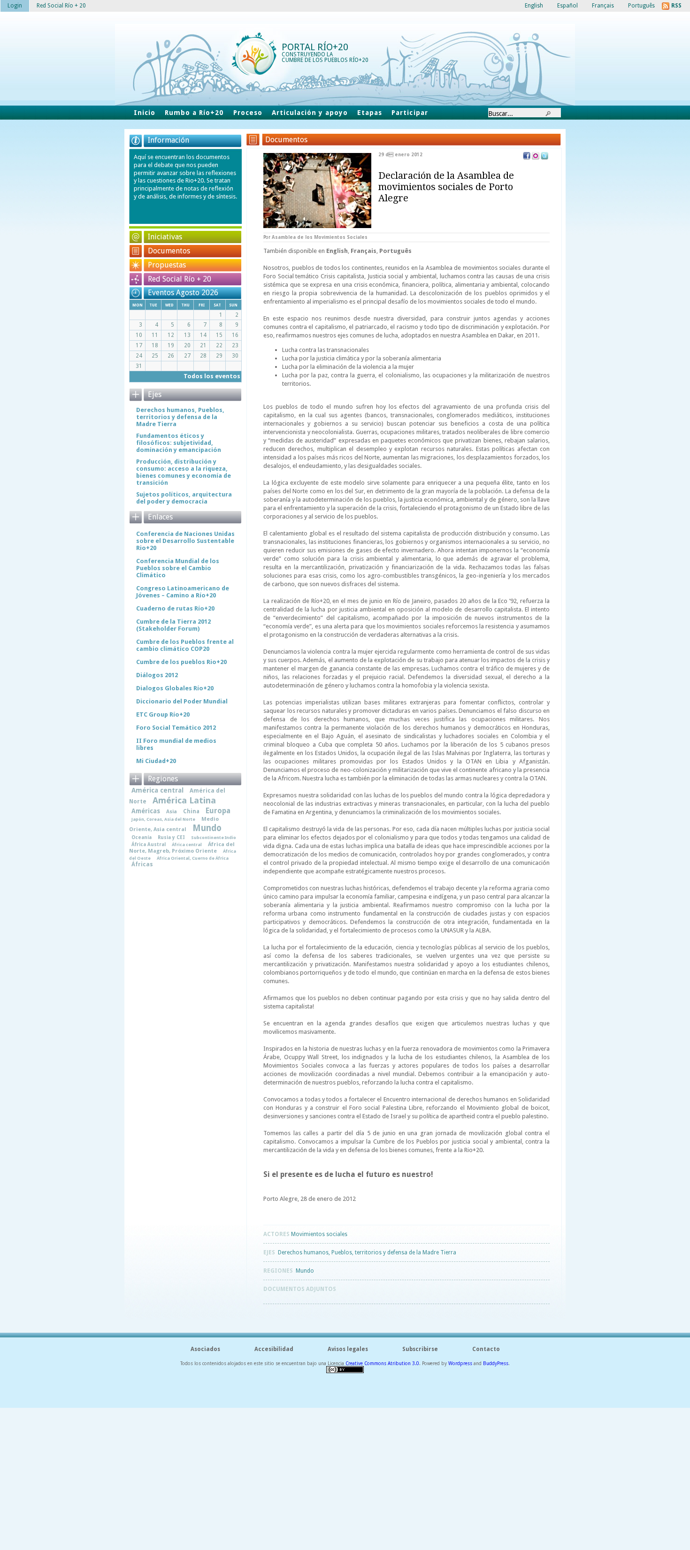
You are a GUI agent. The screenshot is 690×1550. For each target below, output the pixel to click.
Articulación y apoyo (310, 112)
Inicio (144, 112)
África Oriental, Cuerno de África (193, 858)
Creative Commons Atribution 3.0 (382, 1363)
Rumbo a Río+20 (194, 112)
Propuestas (167, 264)
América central (157, 790)
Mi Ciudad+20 (156, 760)
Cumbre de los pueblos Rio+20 (181, 661)
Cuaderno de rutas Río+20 (175, 608)
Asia (171, 812)
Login (15, 5)
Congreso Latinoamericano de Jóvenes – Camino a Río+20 (182, 592)
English (337, 250)
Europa (218, 811)
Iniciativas (165, 236)
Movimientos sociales (319, 1234)
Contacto (486, 1349)
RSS (676, 5)
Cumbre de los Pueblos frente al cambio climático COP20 (185, 645)
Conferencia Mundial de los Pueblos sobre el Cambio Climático (177, 568)
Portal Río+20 (315, 47)
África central (187, 844)
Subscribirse (420, 1349)
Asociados (205, 1349)
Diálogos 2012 (157, 675)
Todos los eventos (212, 376)
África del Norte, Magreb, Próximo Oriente (182, 848)
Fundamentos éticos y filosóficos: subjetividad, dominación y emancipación (178, 442)
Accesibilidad (273, 1349)
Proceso (247, 112)
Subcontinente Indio (213, 837)
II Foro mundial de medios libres (176, 744)
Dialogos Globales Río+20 (175, 688)
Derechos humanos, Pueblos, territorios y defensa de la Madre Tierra (367, 1252)
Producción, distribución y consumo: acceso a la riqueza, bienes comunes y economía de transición (183, 472)
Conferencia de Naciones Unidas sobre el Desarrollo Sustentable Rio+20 (185, 540)
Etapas (369, 112)
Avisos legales (348, 1349)
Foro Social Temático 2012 (176, 727)
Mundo (305, 1270)
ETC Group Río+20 (163, 714)
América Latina (184, 800)
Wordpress (460, 1363)
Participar (409, 112)
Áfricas (142, 864)
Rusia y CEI (171, 837)
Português (395, 250)
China (191, 811)
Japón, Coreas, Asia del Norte (163, 819)
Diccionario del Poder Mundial (182, 701)
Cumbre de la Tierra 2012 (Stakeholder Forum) (173, 625)
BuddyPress (495, 1363)
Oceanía (141, 837)
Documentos (169, 250)
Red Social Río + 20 (179, 279)
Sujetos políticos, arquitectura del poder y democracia (184, 498)
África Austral (148, 844)
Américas (145, 811)
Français (363, 250)
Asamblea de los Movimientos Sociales (320, 237)
